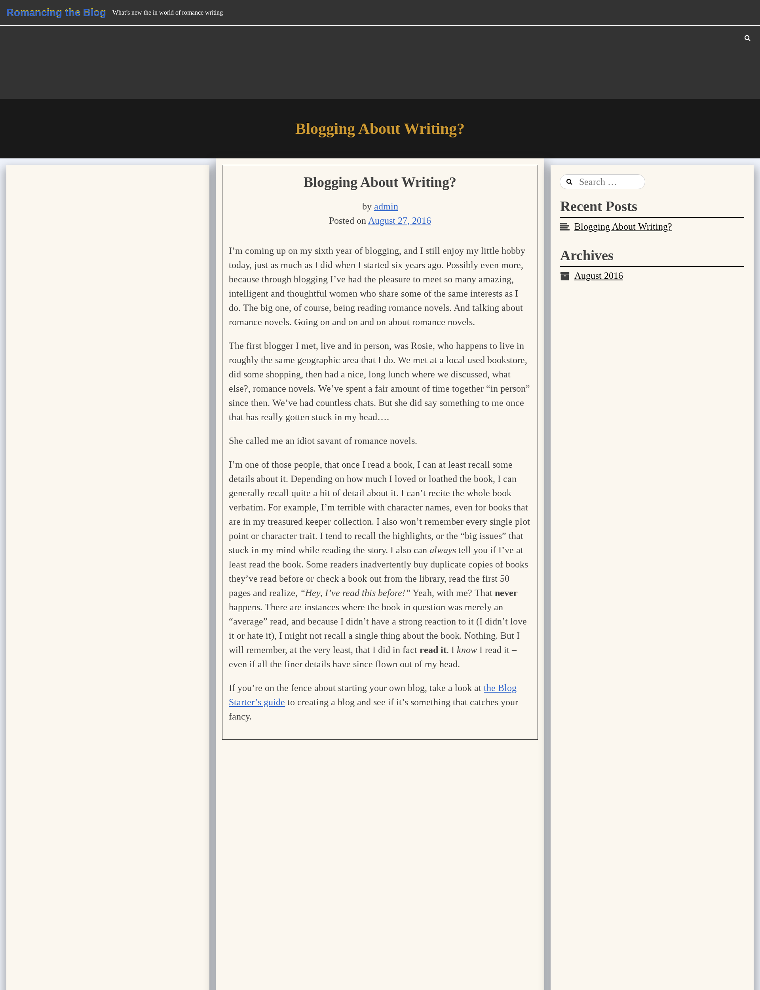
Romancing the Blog (56, 12)
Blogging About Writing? (380, 182)
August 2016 (598, 275)
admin (386, 206)
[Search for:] (602, 181)
